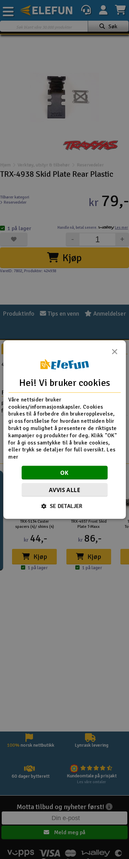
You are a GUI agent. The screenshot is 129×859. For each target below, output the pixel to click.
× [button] (114, 353)
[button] (64, 506)
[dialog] (64, 429)
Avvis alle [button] (64, 490)
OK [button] (64, 473)
